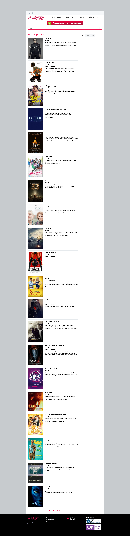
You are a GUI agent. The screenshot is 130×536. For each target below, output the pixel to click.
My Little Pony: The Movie (52, 369)
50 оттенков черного (51, 252)
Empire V (47, 300)
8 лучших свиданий (50, 276)
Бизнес (68, 17)
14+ (46, 133)
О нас (47, 517)
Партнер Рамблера (90, 531)
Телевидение (60, 17)
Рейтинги (91, 17)
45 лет (47, 205)
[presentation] (82, 35)
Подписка (47, 521)
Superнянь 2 (48, 439)
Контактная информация (50, 519)
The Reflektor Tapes (51, 463)
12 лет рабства (49, 62)
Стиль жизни (83, 17)
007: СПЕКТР (48, 38)
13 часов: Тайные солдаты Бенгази (55, 109)
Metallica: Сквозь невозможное (54, 345)
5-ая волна (48, 228)
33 (45, 180)
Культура (98, 17)
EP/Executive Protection (52, 321)
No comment (48, 392)
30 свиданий (48, 156)
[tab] (82, 35)
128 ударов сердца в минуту (53, 86)
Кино (53, 17)
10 (59, 510)
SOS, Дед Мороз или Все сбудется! (55, 414)
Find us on (72, 518)
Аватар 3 (47, 487)
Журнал (74, 17)
